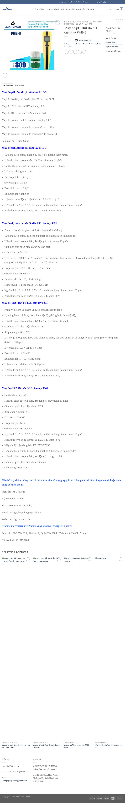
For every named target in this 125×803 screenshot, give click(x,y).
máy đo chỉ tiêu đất (87, 22)
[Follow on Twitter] (119, 2)
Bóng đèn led (39, 9)
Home (66, 22)
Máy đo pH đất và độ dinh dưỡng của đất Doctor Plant (16, 746)
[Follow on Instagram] (117, 2)
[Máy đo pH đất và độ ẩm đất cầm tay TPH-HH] (47, 649)
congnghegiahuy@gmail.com (15, 780)
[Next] (123, 655)
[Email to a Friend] (75, 52)
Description (7, 86)
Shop (74, 22)
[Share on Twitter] (71, 52)
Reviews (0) (19, 86)
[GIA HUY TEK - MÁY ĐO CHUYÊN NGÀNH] (14, 9)
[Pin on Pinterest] (80, 52)
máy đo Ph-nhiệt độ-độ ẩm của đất (83, 23)
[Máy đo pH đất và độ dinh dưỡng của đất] (109, 649)
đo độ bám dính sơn (85, 9)
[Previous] (2, 655)
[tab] (7, 85)
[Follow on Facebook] (115, 2)
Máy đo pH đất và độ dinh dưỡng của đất (108, 746)
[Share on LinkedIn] (84, 52)
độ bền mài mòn (68, 9)
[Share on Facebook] (67, 52)
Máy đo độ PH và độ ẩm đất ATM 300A (76, 746)
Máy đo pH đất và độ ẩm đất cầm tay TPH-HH (46, 746)
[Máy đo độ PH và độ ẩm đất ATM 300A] (78, 649)
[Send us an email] (122, 2)
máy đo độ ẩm (53, 9)
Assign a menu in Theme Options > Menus (73, 2)
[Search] (31, 9)
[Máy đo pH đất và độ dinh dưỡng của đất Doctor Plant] (16, 649)
